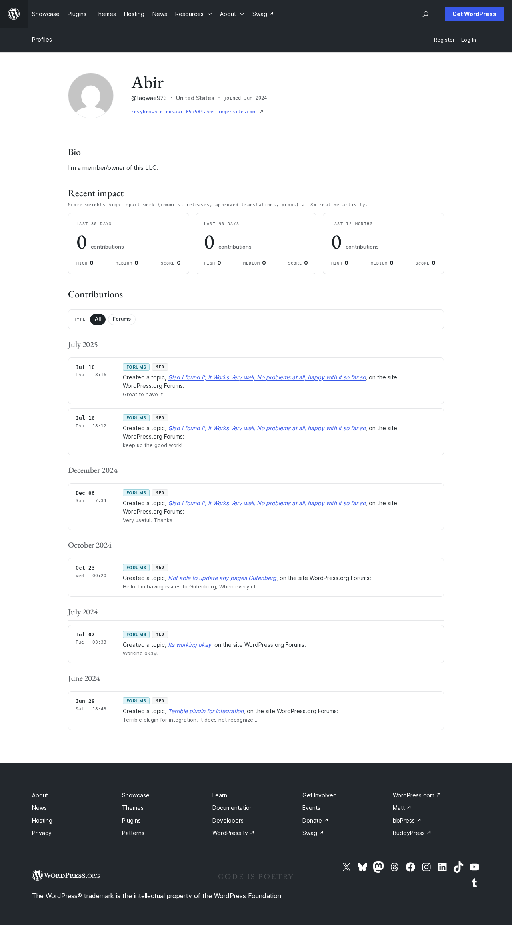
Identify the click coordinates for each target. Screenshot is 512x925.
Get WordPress (474, 13)
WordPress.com (417, 795)
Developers (228, 820)
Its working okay (189, 644)
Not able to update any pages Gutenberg (222, 577)
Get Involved (319, 795)
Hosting (42, 820)
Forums (122, 319)
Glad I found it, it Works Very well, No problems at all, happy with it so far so (267, 377)
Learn (219, 795)
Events (311, 807)
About (40, 795)
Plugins (131, 820)
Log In (468, 40)
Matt (402, 807)
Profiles (42, 39)
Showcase (136, 795)
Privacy (42, 832)
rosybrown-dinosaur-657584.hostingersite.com (194, 111)
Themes (133, 807)
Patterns (133, 832)
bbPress (407, 820)
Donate (315, 820)
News (39, 807)
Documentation (232, 807)
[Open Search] (425, 14)
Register (444, 40)
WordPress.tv (233, 832)
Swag (313, 832)
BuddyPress (412, 832)
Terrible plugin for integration (206, 711)
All (98, 319)
